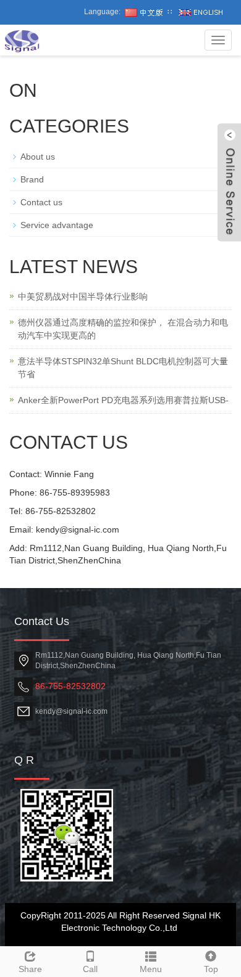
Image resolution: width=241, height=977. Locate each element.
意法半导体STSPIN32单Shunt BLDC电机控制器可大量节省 (123, 367)
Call (90, 969)
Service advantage (56, 225)
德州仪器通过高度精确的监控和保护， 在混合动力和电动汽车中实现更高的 (123, 328)
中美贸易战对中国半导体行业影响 (83, 296)
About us (37, 156)
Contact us (41, 202)
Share (30, 969)
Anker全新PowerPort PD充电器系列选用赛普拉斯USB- (123, 400)
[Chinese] (144, 11)
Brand (32, 179)
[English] (201, 11)
